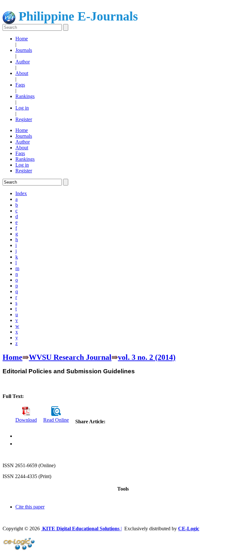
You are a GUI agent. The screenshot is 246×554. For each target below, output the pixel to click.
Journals (23, 50)
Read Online (56, 420)
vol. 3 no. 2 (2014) (147, 357)
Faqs (20, 84)
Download (26, 420)
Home (21, 38)
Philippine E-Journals (76, 16)
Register (23, 119)
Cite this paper (30, 506)
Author (22, 61)
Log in (22, 108)
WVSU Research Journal (70, 357)
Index (21, 193)
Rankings (25, 96)
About (21, 73)
